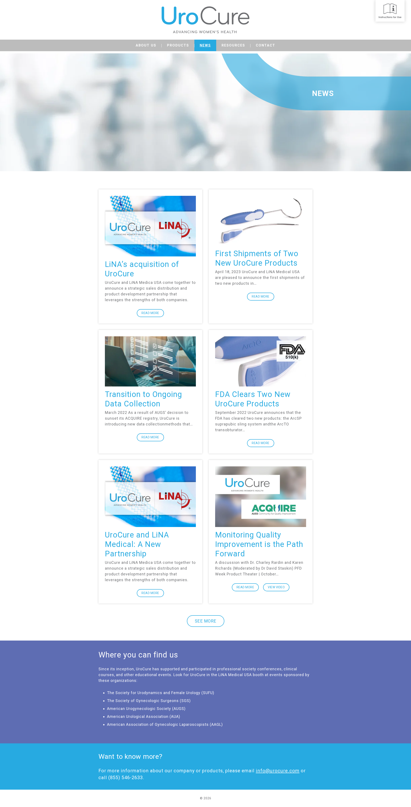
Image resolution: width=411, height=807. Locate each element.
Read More (150, 313)
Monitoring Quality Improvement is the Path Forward (259, 544)
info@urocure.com (277, 770)
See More (205, 621)
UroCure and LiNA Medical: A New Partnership (137, 544)
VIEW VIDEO (276, 587)
